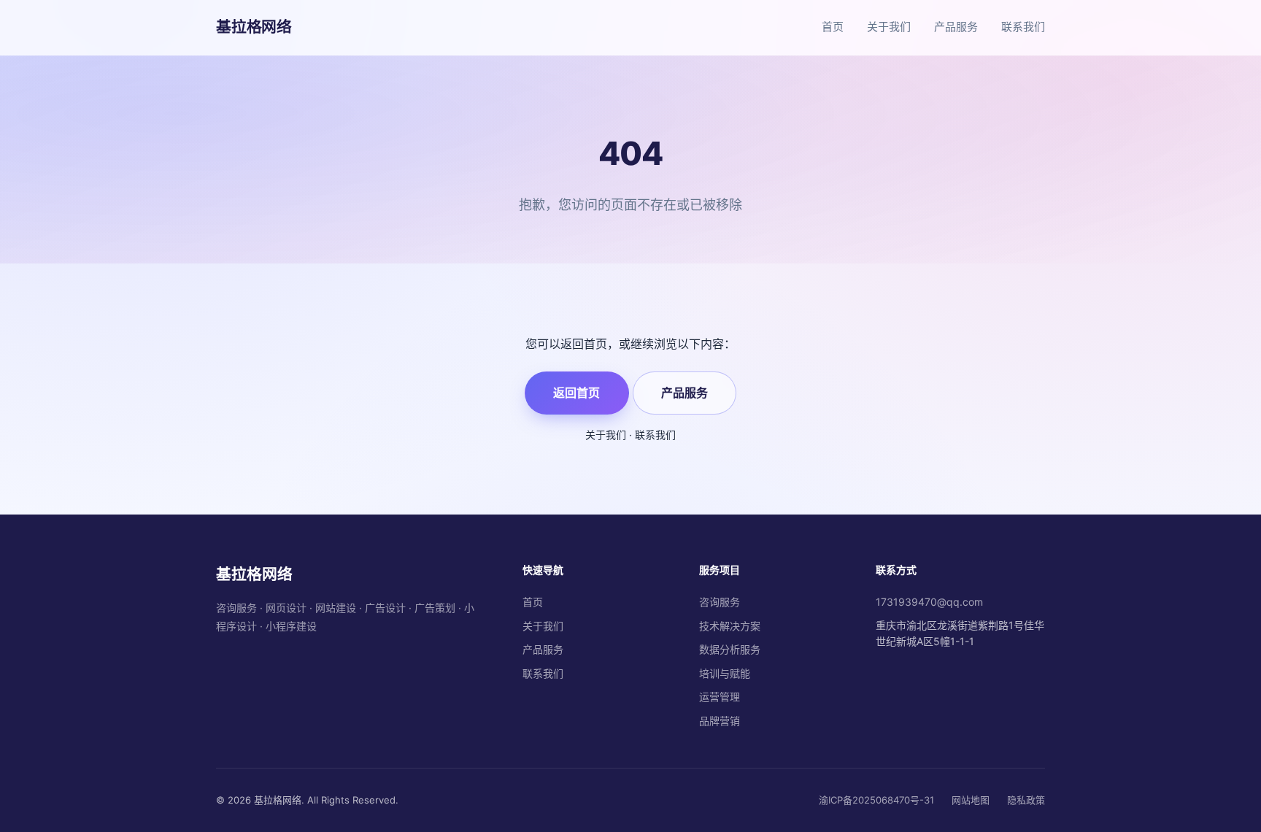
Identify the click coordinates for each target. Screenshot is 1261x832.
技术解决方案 (729, 626)
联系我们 (1023, 27)
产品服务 (956, 27)
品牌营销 (719, 720)
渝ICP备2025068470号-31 (876, 800)
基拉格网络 (254, 27)
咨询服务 (719, 602)
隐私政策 (1026, 800)
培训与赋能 (724, 673)
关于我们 (889, 27)
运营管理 (719, 696)
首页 (833, 27)
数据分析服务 (729, 649)
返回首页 (576, 392)
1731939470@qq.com (929, 602)
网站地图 (971, 800)
